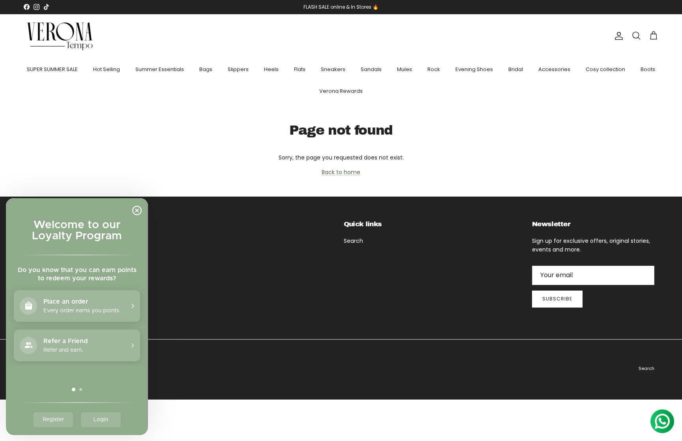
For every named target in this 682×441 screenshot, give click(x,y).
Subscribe (557, 298)
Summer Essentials (159, 69)
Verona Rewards (341, 91)
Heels (271, 69)
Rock (433, 69)
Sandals (371, 69)
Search (353, 241)
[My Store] (60, 36)
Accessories (554, 69)
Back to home (341, 172)
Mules (404, 69)
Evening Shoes (474, 69)
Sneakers (333, 69)
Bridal (515, 69)
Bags (205, 69)
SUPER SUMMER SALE (52, 69)
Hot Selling (106, 69)
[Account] (617, 36)
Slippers (238, 69)
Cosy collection (605, 69)
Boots (648, 69)
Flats (299, 69)
